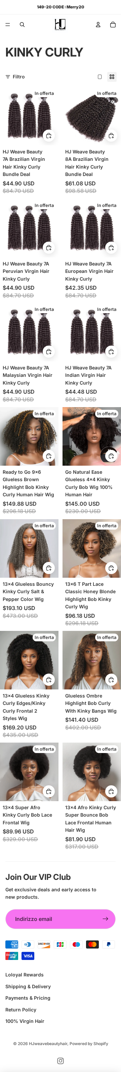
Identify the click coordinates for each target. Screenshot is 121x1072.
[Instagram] (60, 1061)
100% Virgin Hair (24, 1021)
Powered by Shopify (89, 1043)
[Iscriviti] (105, 919)
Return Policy (20, 1009)
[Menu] (7, 24)
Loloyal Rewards (24, 974)
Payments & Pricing (27, 998)
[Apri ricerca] (22, 24)
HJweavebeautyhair (48, 1043)
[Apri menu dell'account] (98, 24)
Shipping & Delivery (28, 986)
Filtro (19, 76)
